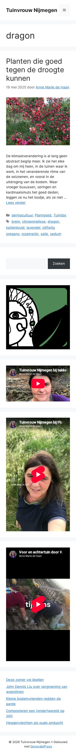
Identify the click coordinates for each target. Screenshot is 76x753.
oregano (12, 234)
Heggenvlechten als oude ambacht (34, 723)
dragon (53, 221)
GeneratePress (41, 746)
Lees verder (16, 203)
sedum (55, 234)
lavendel (33, 228)
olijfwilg (48, 228)
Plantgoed (43, 215)
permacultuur (22, 215)
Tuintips (60, 215)
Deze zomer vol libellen (25, 680)
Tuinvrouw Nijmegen (31, 10)
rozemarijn (30, 234)
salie (44, 234)
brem (16, 221)
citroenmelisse (34, 221)
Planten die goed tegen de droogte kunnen (35, 69)
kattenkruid (15, 228)
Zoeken (59, 263)
